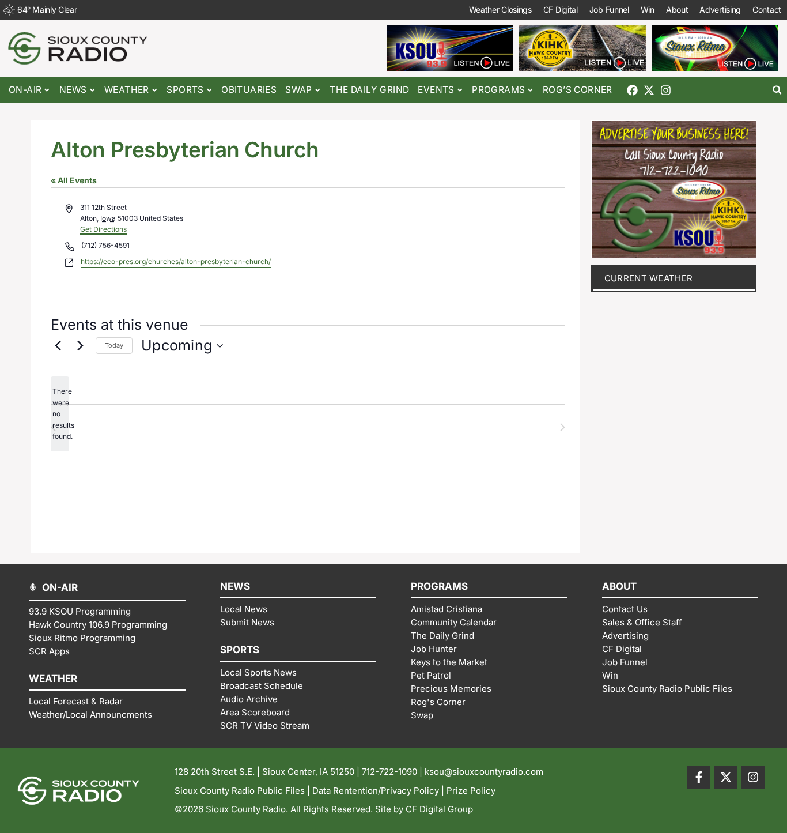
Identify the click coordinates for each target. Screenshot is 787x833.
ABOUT (619, 586)
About (677, 9)
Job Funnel (609, 9)
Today (114, 345)
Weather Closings (500, 9)
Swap (298, 89)
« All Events (74, 180)
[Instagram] (665, 90)
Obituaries (249, 89)
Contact (766, 9)
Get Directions (103, 229)
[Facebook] (632, 90)
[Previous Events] (58, 346)
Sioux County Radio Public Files (240, 790)
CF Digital (560, 9)
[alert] (60, 413)
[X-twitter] (649, 90)
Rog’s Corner (577, 89)
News (73, 89)
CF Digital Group (439, 809)
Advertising (720, 9)
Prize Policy (471, 790)
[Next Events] (80, 346)
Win (647, 9)
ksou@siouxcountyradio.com (484, 771)
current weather (648, 278)
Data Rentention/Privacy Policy (375, 790)
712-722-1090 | (393, 771)
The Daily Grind (369, 89)
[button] (777, 90)
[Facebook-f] (698, 777)
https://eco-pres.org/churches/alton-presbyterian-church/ (176, 261)
